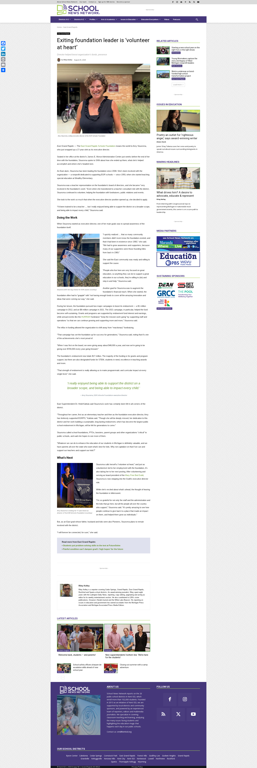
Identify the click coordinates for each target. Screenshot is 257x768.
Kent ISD (61, 672)
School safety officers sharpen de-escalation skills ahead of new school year (87, 667)
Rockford (171, 758)
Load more (177, 85)
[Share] (3, 70)
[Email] (3, 64)
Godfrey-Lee (154, 755)
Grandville (85, 758)
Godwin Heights (63, 650)
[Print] (3, 59)
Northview (160, 758)
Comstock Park (111, 755)
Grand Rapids (184, 755)
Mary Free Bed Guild (134, 475)
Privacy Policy (137, 767)
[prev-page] (58, 677)
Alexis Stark (161, 142)
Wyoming (142, 761)
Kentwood (141, 758)
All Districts (176, 53)
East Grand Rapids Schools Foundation (98, 146)
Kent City (121, 758)
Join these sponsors (164, 308)
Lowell (151, 758)
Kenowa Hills (110, 758)
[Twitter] (3, 48)
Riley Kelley (68, 60)
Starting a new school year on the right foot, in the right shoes (186, 48)
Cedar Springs (109, 672)
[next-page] (63, 677)
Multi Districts (177, 66)
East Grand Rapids (70, 27)
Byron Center (72, 755)
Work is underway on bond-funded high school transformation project (183, 73)
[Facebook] (3, 43)
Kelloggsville (96, 758)
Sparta (114, 761)
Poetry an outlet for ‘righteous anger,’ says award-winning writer (177, 136)
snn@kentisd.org (124, 731)
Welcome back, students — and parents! (77, 655)
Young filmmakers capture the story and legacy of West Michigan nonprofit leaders (184, 60)
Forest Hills (142, 755)
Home (59, 27)
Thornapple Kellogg (127, 761)
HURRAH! (86, 317)
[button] (197, 19)
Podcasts (108, 650)
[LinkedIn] (3, 54)
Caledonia (83, 755)
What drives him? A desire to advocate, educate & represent (175, 194)
